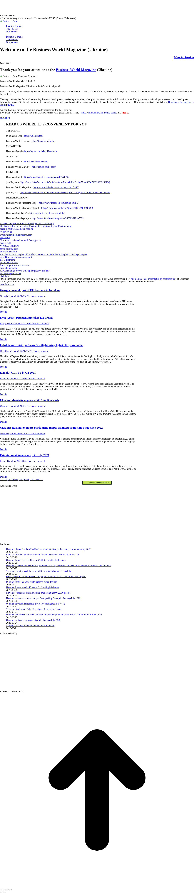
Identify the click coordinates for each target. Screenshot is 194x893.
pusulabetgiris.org (8, 268)
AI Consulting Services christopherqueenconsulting (24, 270)
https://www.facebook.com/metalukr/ (47, 213)
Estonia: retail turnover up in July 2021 (24, 455)
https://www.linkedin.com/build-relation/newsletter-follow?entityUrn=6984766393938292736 (65, 182)
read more (5, 237)
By (12, 296)
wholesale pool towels (10, 273)
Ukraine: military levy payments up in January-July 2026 (33, 620)
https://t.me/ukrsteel (33, 136)
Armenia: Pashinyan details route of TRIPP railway (30, 625)
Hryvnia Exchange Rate (98, 483)
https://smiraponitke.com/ (44, 166)
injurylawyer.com (8, 251)
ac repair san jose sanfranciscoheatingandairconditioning (27, 223)
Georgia (4, 296)
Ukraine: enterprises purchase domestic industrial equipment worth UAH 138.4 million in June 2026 (54, 614)
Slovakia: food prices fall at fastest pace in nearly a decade (34, 609)
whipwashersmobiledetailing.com (16, 234)
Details (3, 312)
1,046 (30, 479)
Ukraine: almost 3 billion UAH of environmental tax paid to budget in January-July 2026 (48, 549)
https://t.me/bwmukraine (43, 141)
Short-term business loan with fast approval (20, 240)
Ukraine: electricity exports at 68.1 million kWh (29, 400)
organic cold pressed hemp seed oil (16, 229)
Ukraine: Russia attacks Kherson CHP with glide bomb (32, 587)
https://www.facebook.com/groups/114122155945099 (67, 208)
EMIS (11, 104)
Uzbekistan (5, 351)
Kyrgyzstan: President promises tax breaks (26, 317)
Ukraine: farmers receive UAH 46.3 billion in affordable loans (35, 560)
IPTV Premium (7, 259)
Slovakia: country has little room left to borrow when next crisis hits (38, 571)
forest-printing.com (9, 249)
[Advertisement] (55, 7)
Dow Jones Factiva (177, 102)
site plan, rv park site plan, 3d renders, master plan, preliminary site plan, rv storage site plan (43, 254)
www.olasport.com (9, 262)
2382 (38, 479)
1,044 (19, 479)
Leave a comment (36, 296)
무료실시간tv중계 (9, 246)
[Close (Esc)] (1, 889)
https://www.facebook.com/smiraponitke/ (58, 203)
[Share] (4, 889)
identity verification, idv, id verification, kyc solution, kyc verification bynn (35, 226)
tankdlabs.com (7, 284)
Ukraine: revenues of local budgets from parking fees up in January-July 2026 (43, 598)
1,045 (25, 479)
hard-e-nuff (5, 243)
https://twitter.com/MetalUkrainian (40, 151)
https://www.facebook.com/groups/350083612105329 (58, 218)
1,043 (14, 479)
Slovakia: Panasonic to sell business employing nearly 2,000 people (38, 592)
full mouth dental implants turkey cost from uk (153, 279)
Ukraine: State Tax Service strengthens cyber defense (31, 582)
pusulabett (5, 118)
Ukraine (4, 406)
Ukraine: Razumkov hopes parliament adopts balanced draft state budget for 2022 (51, 427)
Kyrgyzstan (5, 323)
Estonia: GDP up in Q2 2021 (18, 372)
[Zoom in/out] (10, 889)
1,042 (9, 479)
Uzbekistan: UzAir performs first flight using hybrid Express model (41, 345)
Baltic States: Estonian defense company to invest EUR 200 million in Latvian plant (46, 576)
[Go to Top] (97, 886)
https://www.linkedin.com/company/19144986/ (46, 177)
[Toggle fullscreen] (7, 889)
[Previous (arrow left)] (1, 892)
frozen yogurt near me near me (14, 265)
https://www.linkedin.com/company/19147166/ (56, 187)
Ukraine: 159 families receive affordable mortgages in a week (35, 603)
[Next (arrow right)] (4, 892)
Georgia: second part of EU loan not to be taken (30, 290)
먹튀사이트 (6, 231)
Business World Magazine (76, 70)
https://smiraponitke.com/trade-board (98, 112)
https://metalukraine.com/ (36, 161)
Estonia (3, 378)
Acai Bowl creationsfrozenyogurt (16, 257)
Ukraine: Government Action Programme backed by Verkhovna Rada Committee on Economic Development (58, 565)
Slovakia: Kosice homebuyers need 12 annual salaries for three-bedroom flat (42, 554)
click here (4, 276)
